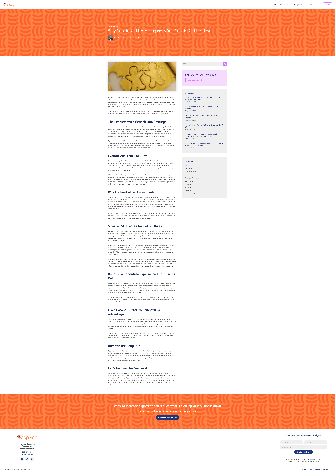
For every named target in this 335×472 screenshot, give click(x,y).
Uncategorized (113, 26)
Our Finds (273, 5)
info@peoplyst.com (27, 454)
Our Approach (298, 5)
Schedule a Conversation (167, 417)
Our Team (309, 5)
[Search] (225, 64)
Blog (317, 5)
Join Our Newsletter (303, 452)
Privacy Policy (310, 459)
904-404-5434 (27, 452)
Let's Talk (327, 5)
